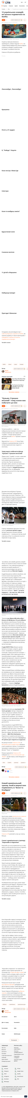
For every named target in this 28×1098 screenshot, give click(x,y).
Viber (5, 1073)
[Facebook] (8, 771)
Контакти (4, 1051)
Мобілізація (17, 1034)
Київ (4, 762)
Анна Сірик (8, 769)
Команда (4, 1057)
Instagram (6, 1076)
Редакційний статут (19, 1054)
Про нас (4, 1047)
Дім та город (5, 1022)
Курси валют (5, 1059)
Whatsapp (6, 1081)
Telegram (6, 1071)
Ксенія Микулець (8, 1011)
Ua (21, 2)
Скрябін (9, 762)
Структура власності (7, 1055)
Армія (16, 5)
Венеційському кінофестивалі (10, 744)
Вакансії (4, 1049)
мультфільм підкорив (8, 984)
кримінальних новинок (19, 816)
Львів (3, 1034)
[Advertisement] (14, 71)
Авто (15, 1016)
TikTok (18, 1068)
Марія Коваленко (8, 371)
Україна (5, 6)
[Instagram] (6, 771)
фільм (10, 364)
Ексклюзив (5, 1028)
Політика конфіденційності (18, 1051)
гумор (15, 364)
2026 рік (4, 1004)
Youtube (6, 1068)
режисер (16, 762)
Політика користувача (17, 1048)
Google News (20, 1071)
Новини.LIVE (13, 441)
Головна (3, 9)
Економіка (22, 5)
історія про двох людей (17, 972)
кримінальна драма (22, 1004)
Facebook (6, 1079)
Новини (11, 5)
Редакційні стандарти (16, 1057)
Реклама (4, 1053)
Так (25, 1096)
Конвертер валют (6, 1061)
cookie (11, 1096)
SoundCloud (20, 1076)
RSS (18, 1079)
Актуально (4, 1016)
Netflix (21, 44)
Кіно (9, 9)
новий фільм (12, 1004)
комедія (21, 364)
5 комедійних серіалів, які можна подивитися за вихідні (13, 337)
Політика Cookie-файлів (18, 1060)
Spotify (18, 1073)
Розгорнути (14, 1040)
